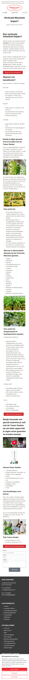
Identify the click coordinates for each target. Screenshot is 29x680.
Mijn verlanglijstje (9, 634)
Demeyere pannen (9, 641)
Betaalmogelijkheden (10, 612)
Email (4, 555)
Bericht (5, 560)
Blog (5, 632)
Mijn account (7, 630)
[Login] (23, 12)
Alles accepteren (14, 669)
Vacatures (7, 619)
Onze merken (8, 637)
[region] (14, 667)
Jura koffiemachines (9, 643)
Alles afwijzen (14, 677)
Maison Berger (8, 647)
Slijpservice (7, 617)
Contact (6, 606)
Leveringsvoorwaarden (10, 610)
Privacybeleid (8, 615)
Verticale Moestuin (9, 645)
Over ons (6, 628)
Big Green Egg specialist (11, 639)
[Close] (27, 655)
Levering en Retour (9, 608)
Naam (4, 550)
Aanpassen (14, 673)
